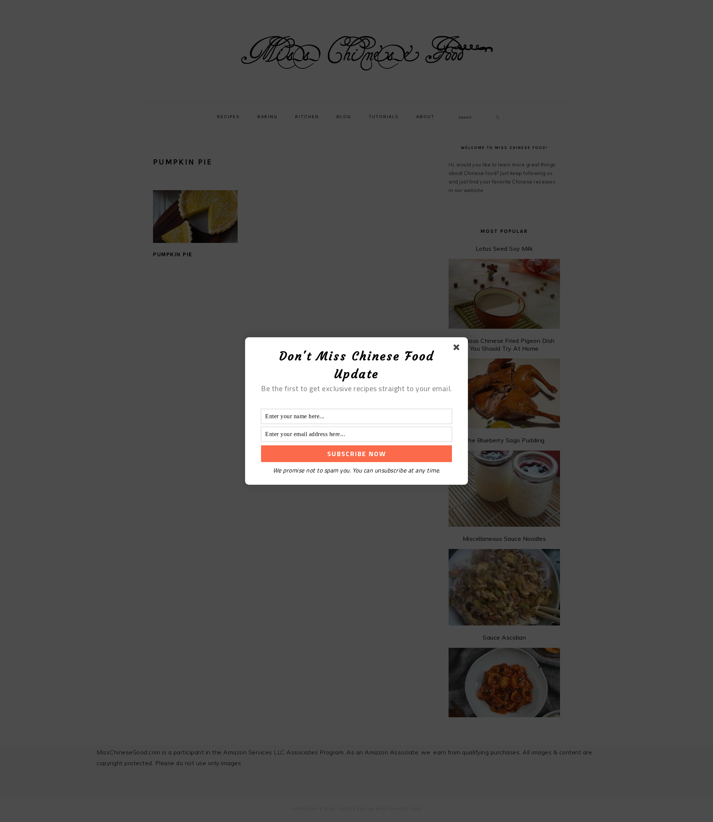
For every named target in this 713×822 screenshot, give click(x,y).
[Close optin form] (457, 348)
